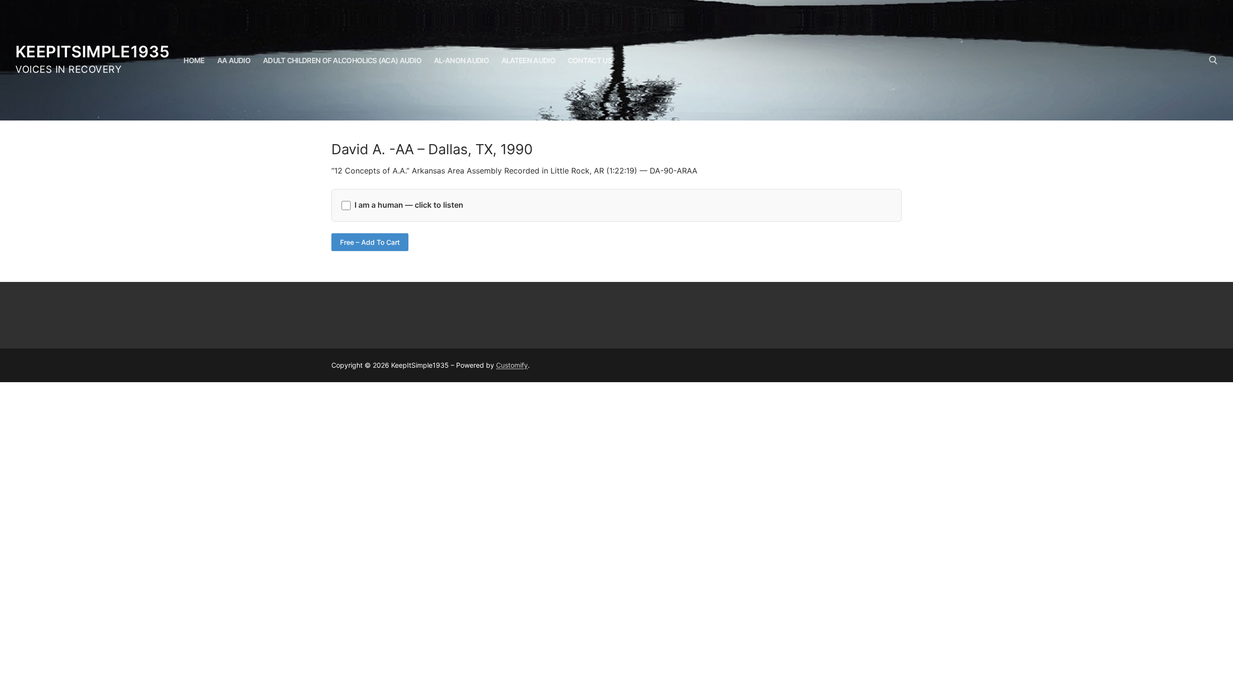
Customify (512, 365)
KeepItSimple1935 (92, 51)
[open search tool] (1213, 60)
